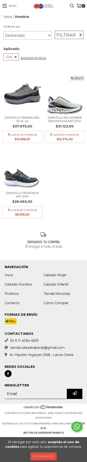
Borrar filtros (33, 58)
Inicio (7, 17)
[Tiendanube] (43, 408)
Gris (9, 57)
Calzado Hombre (18, 284)
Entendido (43, 456)
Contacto (12, 303)
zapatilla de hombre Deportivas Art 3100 (65, 119)
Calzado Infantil (56, 284)
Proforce (12, 294)
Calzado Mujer (55, 275)
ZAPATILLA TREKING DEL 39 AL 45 (22, 119)
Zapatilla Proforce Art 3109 (22, 194)
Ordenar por (11, 26)
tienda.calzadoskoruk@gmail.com (37, 348)
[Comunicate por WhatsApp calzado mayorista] (76, 427)
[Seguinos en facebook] (8, 373)
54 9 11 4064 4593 (24, 341)
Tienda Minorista (57, 294)
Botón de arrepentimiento (43, 432)
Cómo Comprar (56, 303)
